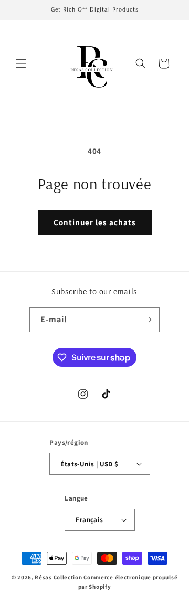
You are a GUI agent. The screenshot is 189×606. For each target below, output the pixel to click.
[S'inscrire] (147, 319)
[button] (21, 63)
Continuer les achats (95, 222)
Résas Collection (58, 577)
